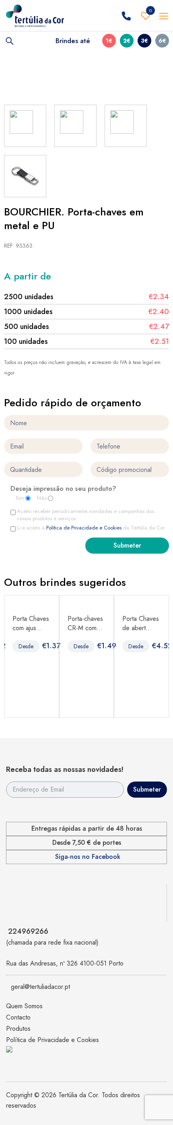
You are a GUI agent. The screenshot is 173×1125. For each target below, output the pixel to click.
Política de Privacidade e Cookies (84, 527)
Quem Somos (24, 1006)
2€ (126, 41)
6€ (162, 41)
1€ (109, 41)
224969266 (28, 931)
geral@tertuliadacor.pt (40, 986)
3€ (144, 41)
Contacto (18, 1017)
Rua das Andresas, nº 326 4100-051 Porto (65, 963)
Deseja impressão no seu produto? (63, 489)
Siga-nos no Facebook (87, 857)
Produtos (18, 1028)
